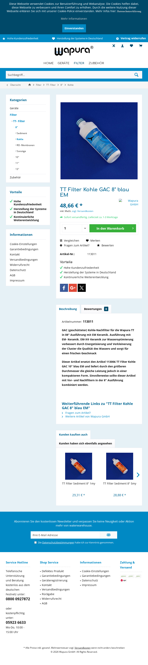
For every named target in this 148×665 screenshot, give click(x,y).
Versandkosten (83, 647)
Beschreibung (68, 309)
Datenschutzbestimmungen (58, 542)
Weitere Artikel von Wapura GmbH (87, 416)
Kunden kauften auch (73, 434)
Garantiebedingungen (24, 249)
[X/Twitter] (82, 288)
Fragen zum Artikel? (76, 245)
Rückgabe (48, 594)
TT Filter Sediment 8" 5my (119, 483)
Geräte (14, 108)
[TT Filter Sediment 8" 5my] (119, 466)
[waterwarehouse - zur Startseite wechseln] (74, 56)
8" (16, 127)
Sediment (21, 133)
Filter (13, 115)
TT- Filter (18, 121)
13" (17, 169)
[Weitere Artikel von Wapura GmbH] (128, 202)
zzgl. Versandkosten (82, 211)
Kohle (19, 139)
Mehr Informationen (74, 18)
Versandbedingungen (24, 259)
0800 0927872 (18, 598)
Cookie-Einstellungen (23, 244)
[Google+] (73, 288)
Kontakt (15, 254)
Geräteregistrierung (54, 580)
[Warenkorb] (140, 46)
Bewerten (107, 245)
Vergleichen (71, 240)
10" (17, 157)
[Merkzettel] (131, 46)
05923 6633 (16, 622)
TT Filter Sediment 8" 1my (78, 483)
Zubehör (15, 177)
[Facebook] (64, 288)
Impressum (17, 280)
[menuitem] (139, 46)
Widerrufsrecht (19, 265)
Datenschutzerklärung (129, 11)
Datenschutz (18, 270)
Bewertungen (95, 309)
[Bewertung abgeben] (89, 200)
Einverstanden (74, 28)
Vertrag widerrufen (133, 38)
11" (17, 163)
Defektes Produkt (53, 571)
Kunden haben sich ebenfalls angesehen (85, 443)
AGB (12, 275)
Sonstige (21, 151)
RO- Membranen (25, 145)
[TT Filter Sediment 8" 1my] (78, 466)
